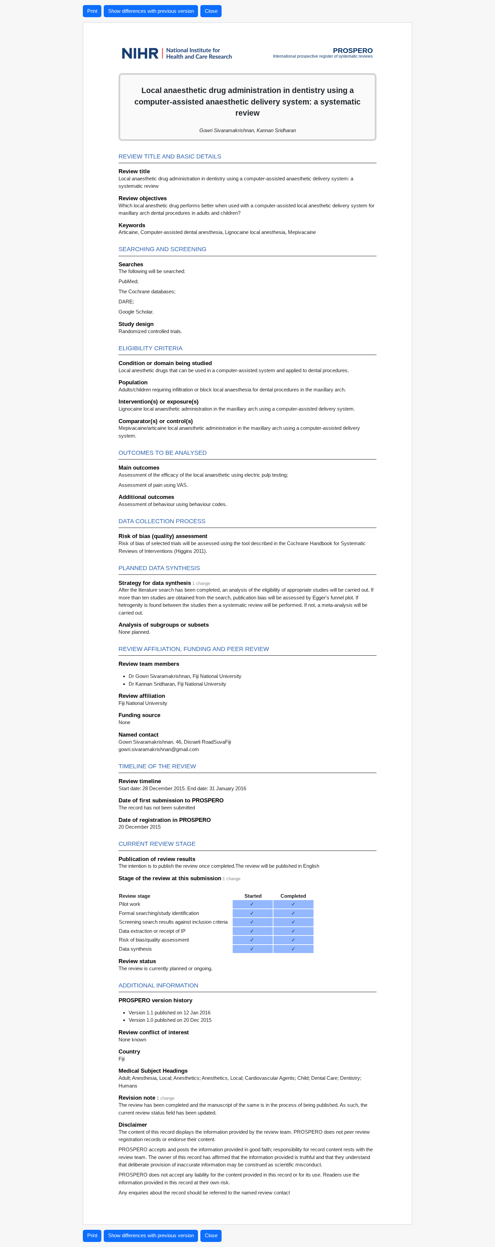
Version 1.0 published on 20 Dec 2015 (170, 1020)
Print (92, 11)
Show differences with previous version (151, 11)
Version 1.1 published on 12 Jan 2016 (169, 1012)
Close (211, 11)
